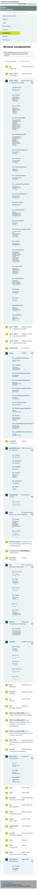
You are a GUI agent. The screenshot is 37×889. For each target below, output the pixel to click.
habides (12, 692)
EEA (10, 2)
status (16, 487)
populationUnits (18, 210)
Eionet (10, 12)
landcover (13, 756)
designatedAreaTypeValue (18, 373)
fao (10, 565)
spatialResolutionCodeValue (18, 432)
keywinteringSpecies (18, 150)
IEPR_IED (13, 740)
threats (17, 289)
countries (18, 106)
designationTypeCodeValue (18, 388)
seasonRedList (18, 278)
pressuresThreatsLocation (18, 229)
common (12, 441)
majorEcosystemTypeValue (18, 408)
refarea (17, 595)
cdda (11, 353)
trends (17, 298)
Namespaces (6, 40)
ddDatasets (18, 461)
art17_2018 (13, 341)
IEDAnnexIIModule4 (15, 731)
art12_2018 (13, 81)
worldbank (13, 859)
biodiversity (13, 348)
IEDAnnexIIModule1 (15, 713)
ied (10, 706)
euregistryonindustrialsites (15, 551)
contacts (17, 455)
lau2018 (12, 798)
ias (10, 699)
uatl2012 (17, 777)
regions (17, 415)
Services (5, 36)
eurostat (12, 558)
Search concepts (25, 61)
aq (10, 66)
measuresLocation (18, 175)
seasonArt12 (18, 266)
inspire (12, 749)
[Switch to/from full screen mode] (25, 4)
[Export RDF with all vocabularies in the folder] (32, 83)
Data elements (7, 26)
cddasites (18, 365)
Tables (4, 23)
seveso (12, 833)
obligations (18, 481)
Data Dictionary (16, 12)
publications (14, 826)
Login (22, 4)
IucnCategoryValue (18, 402)
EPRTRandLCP (15, 542)
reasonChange (18, 250)
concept (17, 646)
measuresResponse (18, 194)
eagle (16, 770)
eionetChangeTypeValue (18, 395)
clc (16, 763)
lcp (10, 805)
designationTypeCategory (18, 380)
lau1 (11, 787)
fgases (11, 622)
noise (11, 819)
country (17, 866)
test (10, 840)
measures (18, 158)
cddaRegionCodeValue (18, 358)
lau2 (11, 793)
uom (11, 845)
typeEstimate (18, 305)
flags (16, 579)
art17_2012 (13, 334)
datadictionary (14, 448)
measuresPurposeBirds (18, 184)
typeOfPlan (18, 315)
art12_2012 (13, 73)
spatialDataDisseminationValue (18, 423)
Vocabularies (6, 33)
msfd (11, 812)
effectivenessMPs (18, 118)
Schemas (5, 29)
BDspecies (18, 87)
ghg (10, 685)
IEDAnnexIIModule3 (15, 720)
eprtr (11, 512)
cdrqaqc (17, 95)
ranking (17, 241)
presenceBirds (18, 220)
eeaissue (17, 472)
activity (17, 519)
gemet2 (12, 642)
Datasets (5, 19)
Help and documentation (9, 16)
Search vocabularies (11, 61)
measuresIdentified (18, 167)
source (17, 661)
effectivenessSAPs (18, 134)
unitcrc (17, 610)
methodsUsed (18, 202)
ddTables (17, 467)
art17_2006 (13, 327)
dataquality (13, 495)
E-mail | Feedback (8, 883)
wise (11, 852)
